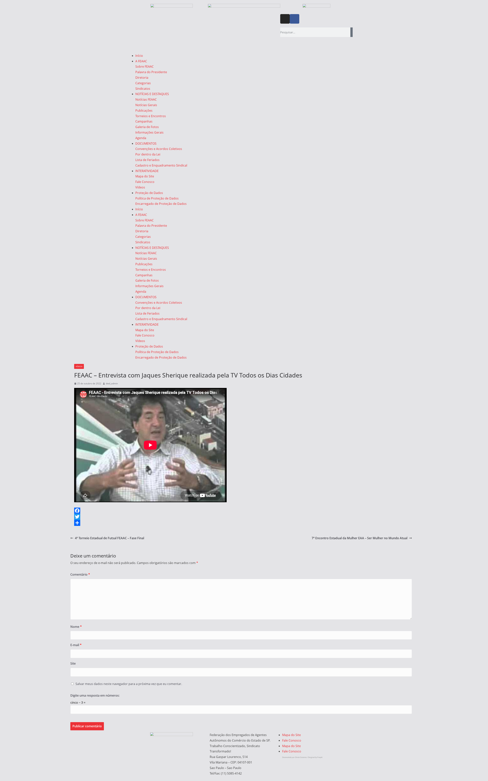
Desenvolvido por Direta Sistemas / (295, 757)
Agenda (140, 138)
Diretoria (141, 77)
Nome (76, 627)
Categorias (143, 83)
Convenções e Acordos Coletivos (158, 149)
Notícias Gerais (146, 105)
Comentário (80, 574)
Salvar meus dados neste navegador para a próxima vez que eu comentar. (128, 684)
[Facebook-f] (294, 19)
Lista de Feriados (147, 160)
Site (73, 663)
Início (139, 56)
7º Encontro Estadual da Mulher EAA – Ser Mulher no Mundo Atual (359, 538)
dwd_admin (112, 383)
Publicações (143, 110)
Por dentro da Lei (147, 154)
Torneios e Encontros (150, 116)
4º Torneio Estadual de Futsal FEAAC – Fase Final (109, 538)
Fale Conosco (144, 182)
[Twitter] (241, 517)
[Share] (241, 523)
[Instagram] (285, 19)
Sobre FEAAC (144, 66)
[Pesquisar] (351, 32)
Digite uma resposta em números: (95, 695)
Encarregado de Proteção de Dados (161, 204)
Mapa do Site (144, 176)
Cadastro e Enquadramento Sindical (161, 165)
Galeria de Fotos (147, 127)
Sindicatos (142, 89)
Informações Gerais (149, 132)
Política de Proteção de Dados (157, 198)
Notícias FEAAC (146, 99)
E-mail (76, 645)
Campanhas (143, 121)
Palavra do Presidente (151, 72)
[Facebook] (241, 511)
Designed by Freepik (315, 757)
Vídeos (140, 187)
